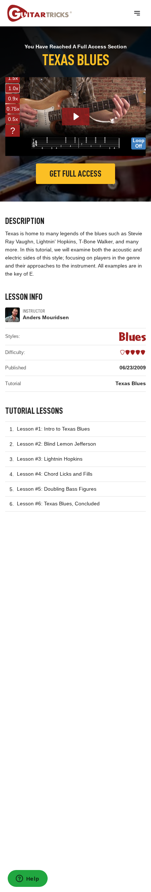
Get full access (75, 173)
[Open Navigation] (137, 13)
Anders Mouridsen (46, 317)
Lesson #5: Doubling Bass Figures (56, 489)
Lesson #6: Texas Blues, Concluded (58, 503)
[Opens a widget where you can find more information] (27, 879)
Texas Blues (130, 383)
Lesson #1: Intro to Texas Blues (53, 429)
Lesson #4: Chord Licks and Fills (54, 474)
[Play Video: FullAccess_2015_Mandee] (75, 116)
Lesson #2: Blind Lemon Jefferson (56, 444)
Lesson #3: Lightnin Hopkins (49, 459)
